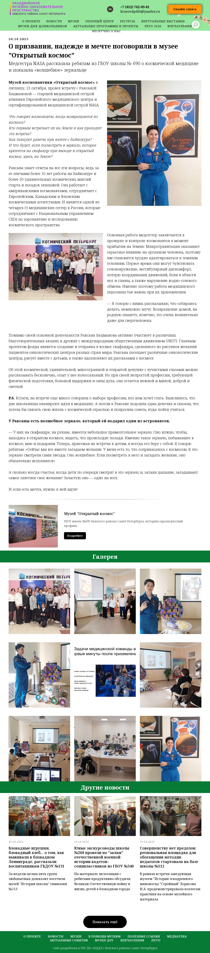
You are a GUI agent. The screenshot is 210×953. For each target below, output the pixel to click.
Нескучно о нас (106, 31)
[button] (185, 9)
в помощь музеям (104, 936)
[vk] (110, 9)
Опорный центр (99, 21)
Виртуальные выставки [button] (163, 21)
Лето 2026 (153, 26)
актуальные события (69, 940)
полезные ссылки (144, 936)
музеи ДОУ (104, 940)
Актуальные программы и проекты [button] (105, 26)
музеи (75, 936)
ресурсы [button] (127, 21)
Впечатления (132, 940)
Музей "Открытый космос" (89, 513)
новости (54, 21)
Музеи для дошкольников (42, 26)
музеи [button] (73, 21)
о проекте (31, 21)
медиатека (177, 936)
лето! (155, 940)
